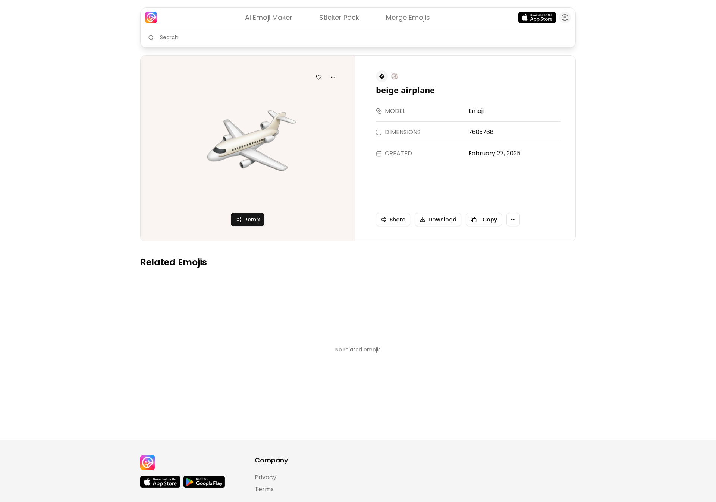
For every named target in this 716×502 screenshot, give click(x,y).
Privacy (265, 477)
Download (442, 219)
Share (397, 219)
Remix (252, 219)
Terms (264, 489)
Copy (490, 219)
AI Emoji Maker (268, 17)
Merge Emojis (408, 17)
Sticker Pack (339, 17)
